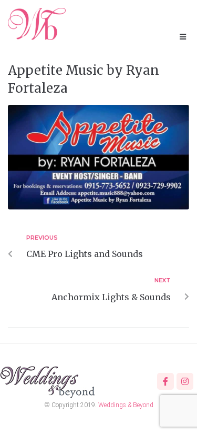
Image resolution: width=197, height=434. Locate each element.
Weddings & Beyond (125, 405)
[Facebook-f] (165, 381)
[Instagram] (185, 381)
